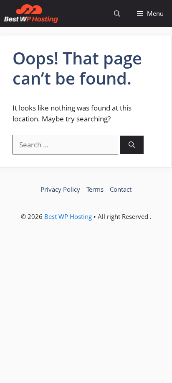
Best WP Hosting (69, 216)
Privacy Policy (60, 189)
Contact (121, 189)
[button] (117, 13)
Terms (95, 189)
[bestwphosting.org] (31, 13)
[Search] (132, 145)
